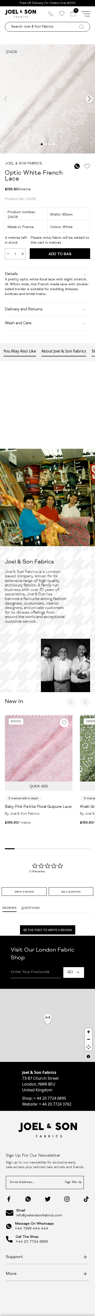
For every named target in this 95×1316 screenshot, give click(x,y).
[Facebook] (9, 1199)
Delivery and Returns (24, 310)
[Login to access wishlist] (87, 166)
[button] (47, 1019)
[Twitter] (48, 1199)
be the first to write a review (47, 930)
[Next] (85, 702)
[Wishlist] (61, 13)
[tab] (24, 891)
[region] (47, 1025)
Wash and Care (18, 323)
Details (11, 274)
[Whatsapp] (28, 1199)
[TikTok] (86, 1199)
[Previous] (71, 702)
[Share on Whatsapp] (77, 166)
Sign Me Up (73, 1182)
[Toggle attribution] (88, 1056)
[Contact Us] (50, 13)
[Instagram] (67, 1199)
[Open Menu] (85, 13)
